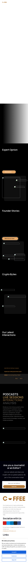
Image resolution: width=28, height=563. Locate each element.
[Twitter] (8, 523)
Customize (14, 556)
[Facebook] (19, 523)
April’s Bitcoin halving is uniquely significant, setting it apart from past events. (12, 371)
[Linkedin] (12, 523)
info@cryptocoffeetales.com (9, 531)
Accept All (14, 552)
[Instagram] (15, 523)
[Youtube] (4, 523)
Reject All (14, 559)
